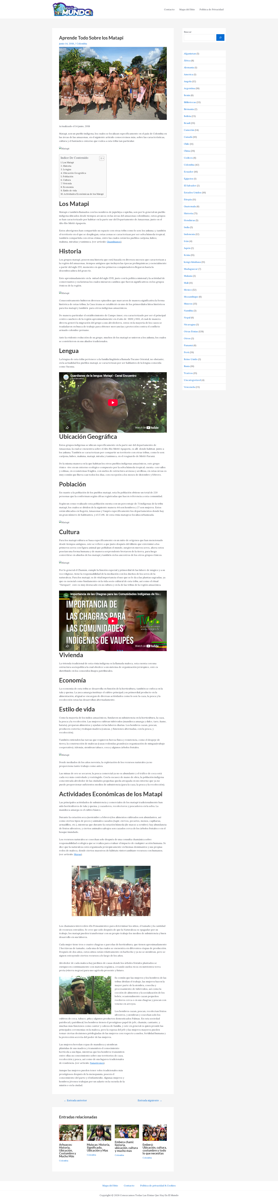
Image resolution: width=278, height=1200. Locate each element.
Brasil (187, 123)
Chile (186, 143)
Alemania (189, 67)
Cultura (67, 180)
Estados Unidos (192, 192)
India (187, 227)
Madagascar (191, 268)
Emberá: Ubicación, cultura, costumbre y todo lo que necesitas (155, 1149)
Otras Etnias (191, 331)
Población (68, 176)
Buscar (188, 31)
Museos (188, 303)
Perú (186, 352)
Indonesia (189, 234)
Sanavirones (97, 1063)
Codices (188, 157)
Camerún (189, 130)
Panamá (188, 345)
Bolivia (187, 116)
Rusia (187, 366)
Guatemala (190, 206)
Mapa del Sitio (187, 9)
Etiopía (188, 199)
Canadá (188, 136)
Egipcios (188, 178)
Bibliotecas (190, 102)
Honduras (189, 220)
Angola (188, 81)
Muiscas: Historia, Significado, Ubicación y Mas (98, 1147)
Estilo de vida (70, 190)
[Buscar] (220, 37)
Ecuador (188, 171)
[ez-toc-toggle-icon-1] (100, 158)
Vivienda (67, 183)
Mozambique (191, 296)
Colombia (82, 43)
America (188, 74)
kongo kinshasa (192, 261)
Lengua (67, 169)
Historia (67, 166)
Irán (186, 241)
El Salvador (190, 185)
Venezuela (189, 387)
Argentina (189, 88)
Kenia (187, 255)
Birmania (189, 109)
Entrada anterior (75, 1100)
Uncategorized (192, 380)
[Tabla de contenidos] (101, 158)
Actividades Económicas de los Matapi (84, 194)
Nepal (187, 317)
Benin (187, 95)
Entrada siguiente (150, 1100)
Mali (186, 282)
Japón (187, 248)
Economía (68, 187)
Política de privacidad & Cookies (158, 1185)
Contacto (169, 9)
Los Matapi (68, 162)
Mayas (77, 854)
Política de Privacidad (212, 9)
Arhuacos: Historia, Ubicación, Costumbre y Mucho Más (67, 1150)
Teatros (188, 373)
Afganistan (190, 53)
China (187, 150)
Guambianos (114, 241)
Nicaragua (189, 324)
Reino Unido (190, 359)
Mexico (188, 289)
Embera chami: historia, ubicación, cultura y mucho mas (126, 1146)
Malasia (188, 275)
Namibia (188, 310)
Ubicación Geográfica (74, 173)
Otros (187, 338)
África (187, 60)
